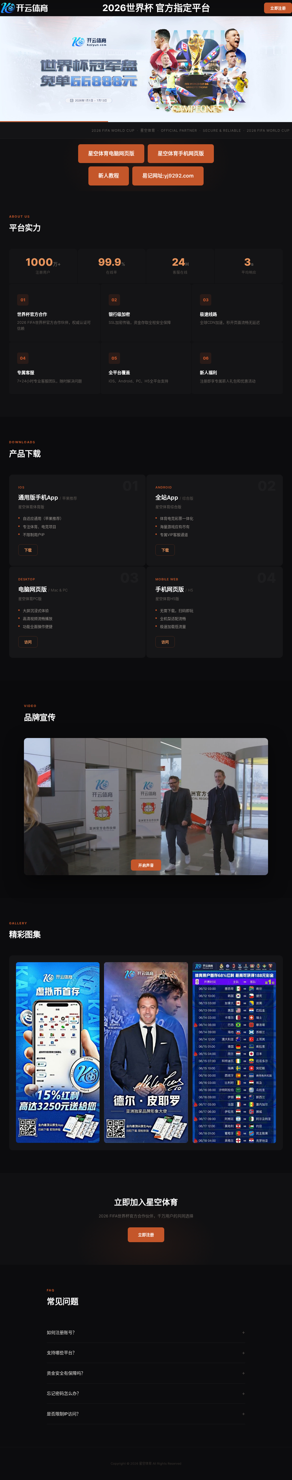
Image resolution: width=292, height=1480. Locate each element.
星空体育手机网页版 (181, 153)
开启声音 (146, 865)
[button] (114, 1137)
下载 (28, 550)
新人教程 (108, 176)
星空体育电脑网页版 (111, 153)
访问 (28, 642)
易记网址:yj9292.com (168, 176)
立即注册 (278, 8)
